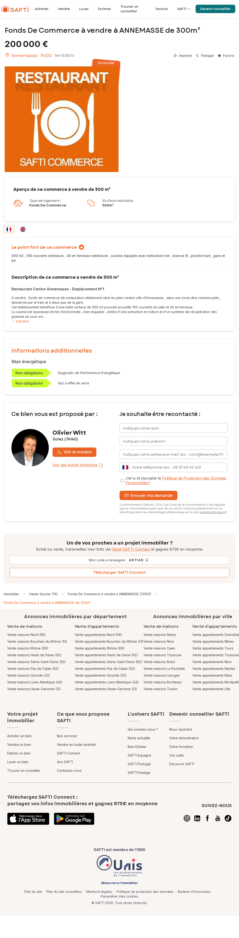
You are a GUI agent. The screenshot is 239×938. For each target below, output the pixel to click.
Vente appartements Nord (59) (98, 635)
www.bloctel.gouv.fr (212, 512)
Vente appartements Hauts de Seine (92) (106, 655)
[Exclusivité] (62, 119)
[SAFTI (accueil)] (15, 9)
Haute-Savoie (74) (43, 594)
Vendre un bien (19, 745)
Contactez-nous (69, 770)
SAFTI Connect (68, 753)
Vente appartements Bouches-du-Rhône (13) (109, 641)
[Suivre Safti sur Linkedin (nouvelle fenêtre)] (197, 818)
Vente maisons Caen (159, 648)
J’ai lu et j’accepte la (175, 480)
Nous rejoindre (180, 729)
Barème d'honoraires (194, 892)
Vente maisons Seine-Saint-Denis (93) (36, 662)
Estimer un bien (19, 753)
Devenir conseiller (215, 9)
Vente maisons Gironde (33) (28, 675)
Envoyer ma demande (152, 495)
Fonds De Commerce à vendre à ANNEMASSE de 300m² (47, 603)
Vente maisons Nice (159, 641)
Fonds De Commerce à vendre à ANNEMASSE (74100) (109, 594)
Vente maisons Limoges (162, 675)
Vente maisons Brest (159, 662)
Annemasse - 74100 (32, 56)
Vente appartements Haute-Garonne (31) (106, 689)
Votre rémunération (184, 738)
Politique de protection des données (145, 892)
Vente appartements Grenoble (215, 635)
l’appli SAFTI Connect (130, 549)
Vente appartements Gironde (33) (101, 675)
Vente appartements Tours (212, 648)
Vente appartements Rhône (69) (100, 648)
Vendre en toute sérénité (76, 745)
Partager (207, 56)
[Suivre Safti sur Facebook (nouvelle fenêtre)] (207, 818)
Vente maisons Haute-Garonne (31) (34, 689)
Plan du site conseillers (64, 892)
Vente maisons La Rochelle (164, 669)
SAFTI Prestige (139, 773)
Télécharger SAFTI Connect (119, 572)
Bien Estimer (137, 747)
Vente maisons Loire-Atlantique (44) (35, 682)
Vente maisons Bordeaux (163, 682)
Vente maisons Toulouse (162, 655)
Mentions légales (99, 892)
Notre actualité (139, 738)
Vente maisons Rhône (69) (27, 648)
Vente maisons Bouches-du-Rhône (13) (37, 641)
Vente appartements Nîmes (213, 641)
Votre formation (181, 747)
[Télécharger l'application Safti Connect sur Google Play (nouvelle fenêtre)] (74, 819)
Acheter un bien (19, 736)
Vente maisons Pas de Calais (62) (33, 669)
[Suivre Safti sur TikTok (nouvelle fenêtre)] (228, 818)
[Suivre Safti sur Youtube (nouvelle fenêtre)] (217, 818)
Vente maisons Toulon (161, 689)
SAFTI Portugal (139, 764)
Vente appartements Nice (212, 662)
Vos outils (176, 755)
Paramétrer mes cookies (119, 896)
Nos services (67, 736)
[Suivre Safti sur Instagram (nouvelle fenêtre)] (187, 818)
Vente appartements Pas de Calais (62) (105, 669)
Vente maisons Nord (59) (26, 635)
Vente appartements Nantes (213, 669)
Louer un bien (17, 762)
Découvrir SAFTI (181, 764)
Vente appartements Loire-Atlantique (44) (107, 682)
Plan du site (33, 892)
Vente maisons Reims (160, 635)
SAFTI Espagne (139, 755)
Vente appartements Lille (211, 689)
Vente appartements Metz (212, 675)
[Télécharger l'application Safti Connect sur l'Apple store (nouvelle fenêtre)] (28, 819)
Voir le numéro (78, 452)
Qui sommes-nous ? (143, 729)
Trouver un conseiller (23, 770)
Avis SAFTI (65, 762)
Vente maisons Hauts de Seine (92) (34, 655)
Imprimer (185, 56)
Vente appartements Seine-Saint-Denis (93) (108, 662)
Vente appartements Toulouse (215, 655)
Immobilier (11, 594)
